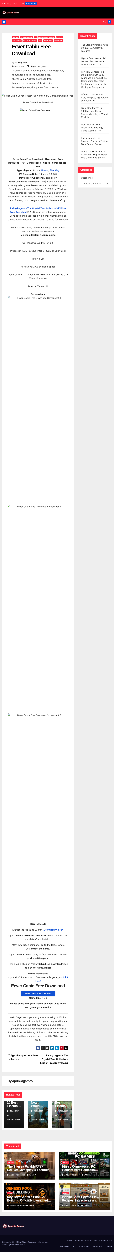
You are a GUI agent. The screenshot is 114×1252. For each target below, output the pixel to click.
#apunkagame (38, 70)
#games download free (39, 78)
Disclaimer (64, 1246)
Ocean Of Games (29, 40)
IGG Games (17, 40)
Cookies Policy (105, 1240)
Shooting (48, 40)
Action (15, 37)
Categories (87, 177)
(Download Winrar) (53, 929)
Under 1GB (58, 40)
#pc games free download (45, 87)
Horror (59, 37)
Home (69, 1240)
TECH (10, 1193)
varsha (32, 1175)
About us (79, 1240)
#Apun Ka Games (21, 70)
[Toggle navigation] (54, 21)
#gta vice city (44, 83)
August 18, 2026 (72, 1175)
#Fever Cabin (19, 78)
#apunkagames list (22, 74)
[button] (104, 21)
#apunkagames (55, 70)
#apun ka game (39, 66)
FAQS (74, 1246)
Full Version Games (46, 37)
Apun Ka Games (26, 37)
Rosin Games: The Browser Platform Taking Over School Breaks (94, 141)
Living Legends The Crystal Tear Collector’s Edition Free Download (54, 1059)
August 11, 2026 (72, 1205)
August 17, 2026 (17, 1205)
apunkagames (21, 62)
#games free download (24, 83)
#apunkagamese (41, 74)
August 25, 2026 (17, 1175)
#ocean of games (21, 87)
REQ (40, 40)
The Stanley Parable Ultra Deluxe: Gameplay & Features (95, 47)
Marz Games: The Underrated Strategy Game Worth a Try (92, 127)
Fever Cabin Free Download (38, 993)
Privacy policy (85, 1246)
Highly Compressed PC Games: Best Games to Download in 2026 (93, 61)
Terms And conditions (102, 1246)
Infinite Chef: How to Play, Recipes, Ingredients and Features (94, 97)
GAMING (11, 1163)
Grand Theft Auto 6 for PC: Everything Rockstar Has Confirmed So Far (94, 154)
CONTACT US (91, 1240)
